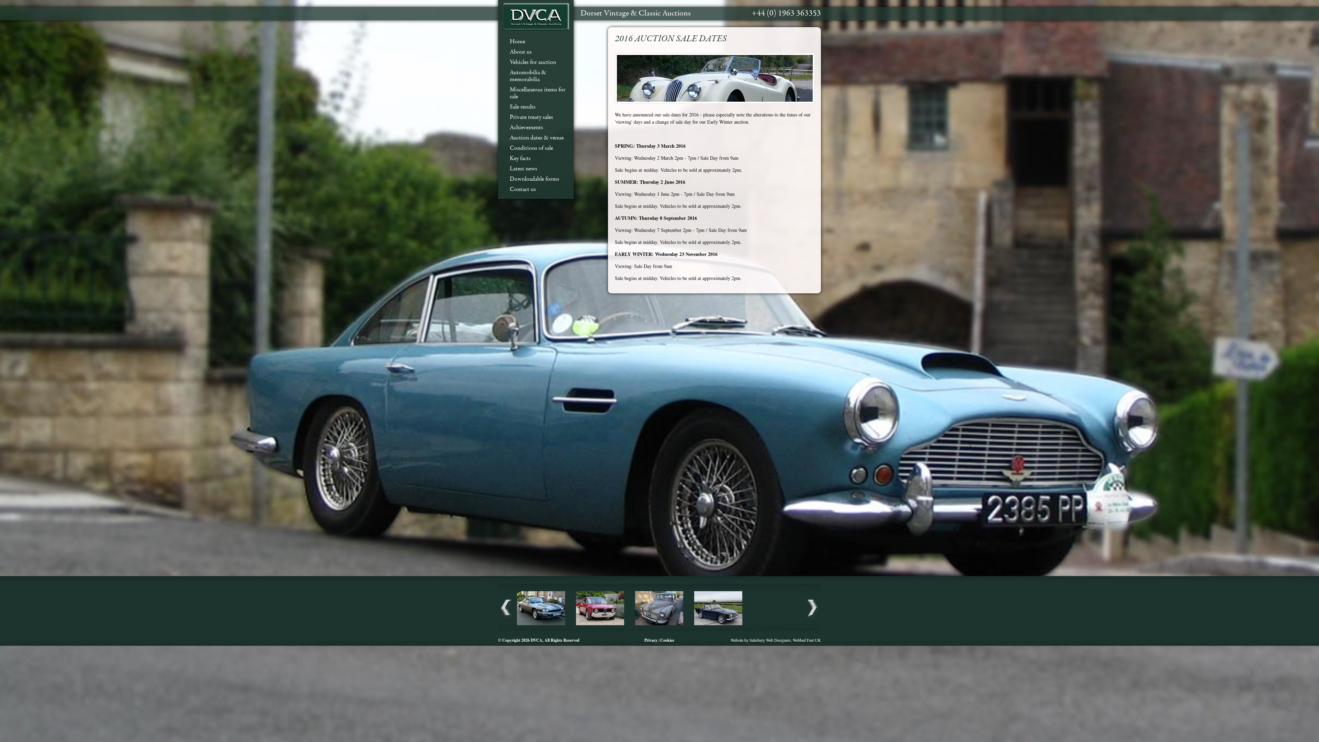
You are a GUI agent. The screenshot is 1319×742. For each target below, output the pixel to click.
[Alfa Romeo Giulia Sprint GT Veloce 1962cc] (600, 624)
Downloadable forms (534, 179)
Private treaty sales (531, 117)
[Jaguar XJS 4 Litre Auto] (541, 624)
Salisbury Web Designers (770, 640)
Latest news (523, 169)
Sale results (523, 107)
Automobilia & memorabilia (528, 76)
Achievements (526, 127)
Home (517, 41)
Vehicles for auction (533, 62)
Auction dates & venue (537, 138)
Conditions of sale (531, 148)
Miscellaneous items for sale (537, 93)
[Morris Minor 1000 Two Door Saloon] (659, 624)
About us (521, 52)
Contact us (523, 189)
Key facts (520, 158)
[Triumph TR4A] (718, 624)
